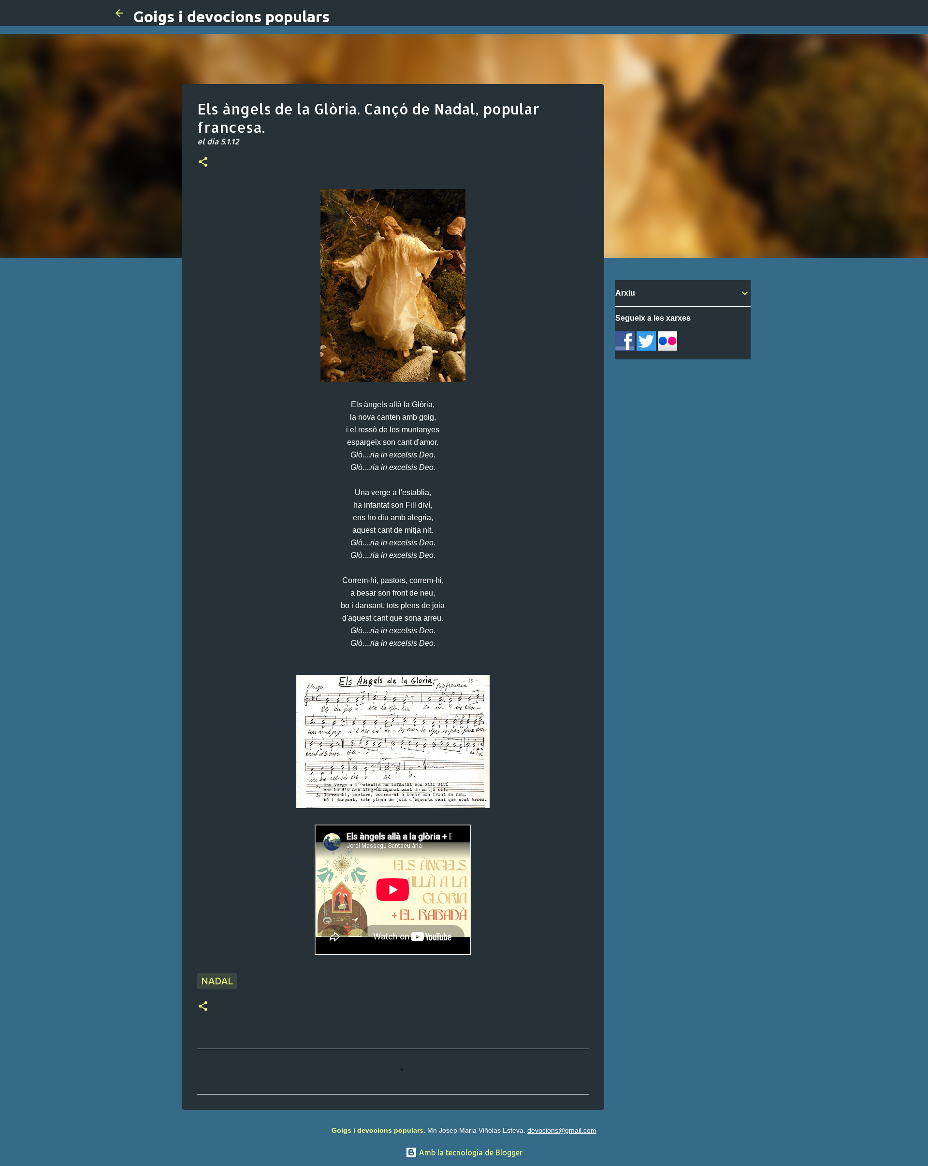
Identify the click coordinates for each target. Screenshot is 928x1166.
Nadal (217, 980)
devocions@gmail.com (561, 1130)
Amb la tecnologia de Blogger (469, 1152)
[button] (203, 163)
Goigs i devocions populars (231, 16)
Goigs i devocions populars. (378, 1130)
